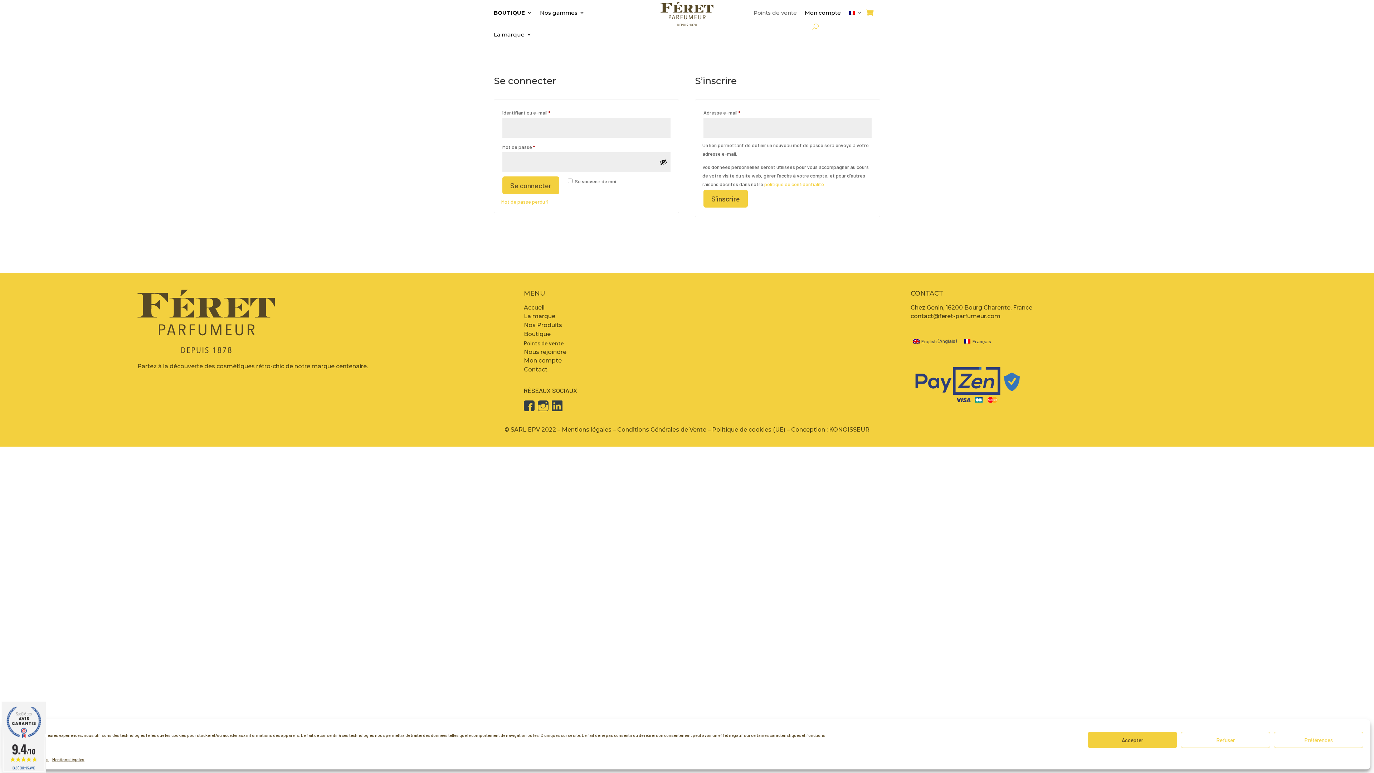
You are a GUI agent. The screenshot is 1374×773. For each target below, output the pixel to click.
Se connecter (530, 185)
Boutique (509, 12)
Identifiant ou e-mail (538, 112)
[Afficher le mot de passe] (663, 162)
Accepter (1132, 740)
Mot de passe (530, 147)
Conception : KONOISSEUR (830, 429)
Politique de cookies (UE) (748, 429)
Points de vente (775, 12)
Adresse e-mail (734, 112)
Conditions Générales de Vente (661, 429)
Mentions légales (68, 759)
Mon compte (823, 12)
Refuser (1225, 740)
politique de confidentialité (794, 184)
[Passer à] (855, 14)
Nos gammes (559, 12)
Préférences (1319, 740)
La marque (509, 34)
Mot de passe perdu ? (525, 202)
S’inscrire (725, 198)
